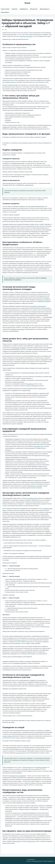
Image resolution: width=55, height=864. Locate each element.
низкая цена (29, 767)
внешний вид (29, 383)
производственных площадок (34, 486)
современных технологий (8, 535)
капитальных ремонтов (20, 639)
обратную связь (31, 841)
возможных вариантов (41, 767)
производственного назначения (14, 183)
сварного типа (16, 813)
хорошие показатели (7, 736)
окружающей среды (39, 446)
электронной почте (16, 841)
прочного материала (11, 747)
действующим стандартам (19, 347)
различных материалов (26, 36)
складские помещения (10, 55)
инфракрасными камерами (17, 329)
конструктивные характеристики (38, 306)
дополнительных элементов (43, 299)
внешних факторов (20, 752)
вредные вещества (10, 82)
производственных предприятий (18, 775)
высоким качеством (32, 498)
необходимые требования (19, 663)
